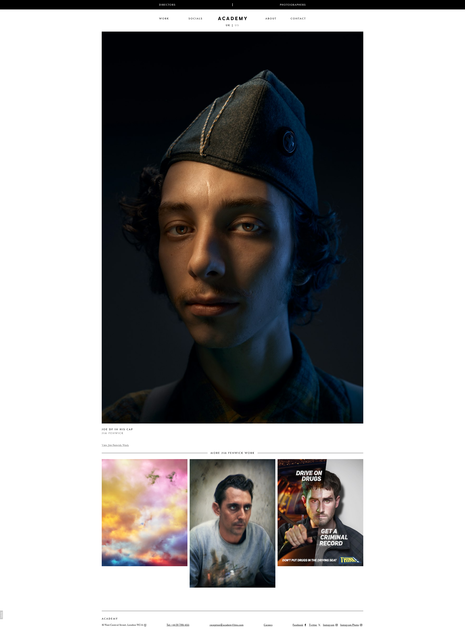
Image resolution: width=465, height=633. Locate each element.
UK (228, 25)
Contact (298, 18)
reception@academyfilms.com (227, 625)
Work (164, 18)
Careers (268, 625)
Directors (167, 5)
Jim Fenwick (113, 433)
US (237, 25)
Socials (196, 18)
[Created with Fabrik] (1, 614)
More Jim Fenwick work (233, 453)
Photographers (293, 5)
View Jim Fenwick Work (115, 445)
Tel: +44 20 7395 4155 (178, 625)
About (270, 18)
